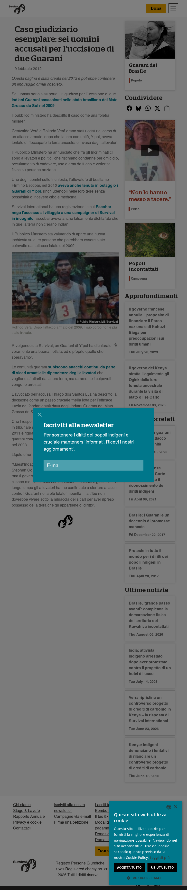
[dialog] (93, 445)
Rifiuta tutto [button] (162, 867)
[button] (145, 877)
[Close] (40, 415)
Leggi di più (160, 857)
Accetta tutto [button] (129, 867)
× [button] (175, 807)
